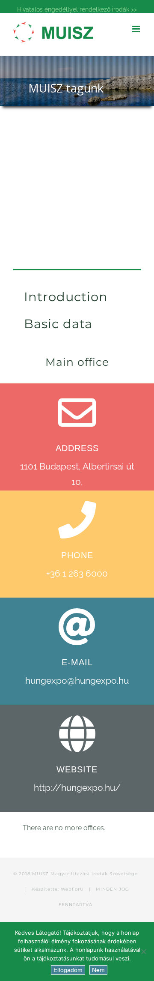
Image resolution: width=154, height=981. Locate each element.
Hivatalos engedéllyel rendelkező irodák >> (77, 9)
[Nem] (143, 951)
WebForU (72, 889)
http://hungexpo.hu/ (77, 787)
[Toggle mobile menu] (136, 28)
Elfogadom (68, 969)
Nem (98, 969)
